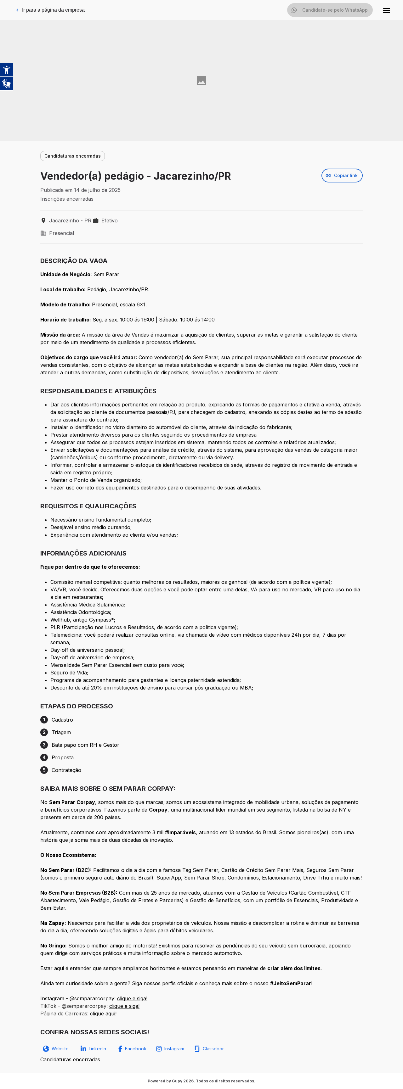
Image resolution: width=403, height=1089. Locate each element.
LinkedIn (97, 1048)
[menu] (387, 10)
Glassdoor (213, 1048)
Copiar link (346, 175)
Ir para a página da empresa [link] (53, 10)
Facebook (135, 1048)
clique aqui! (103, 1013)
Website (60, 1048)
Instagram (174, 1048)
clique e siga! (132, 998)
